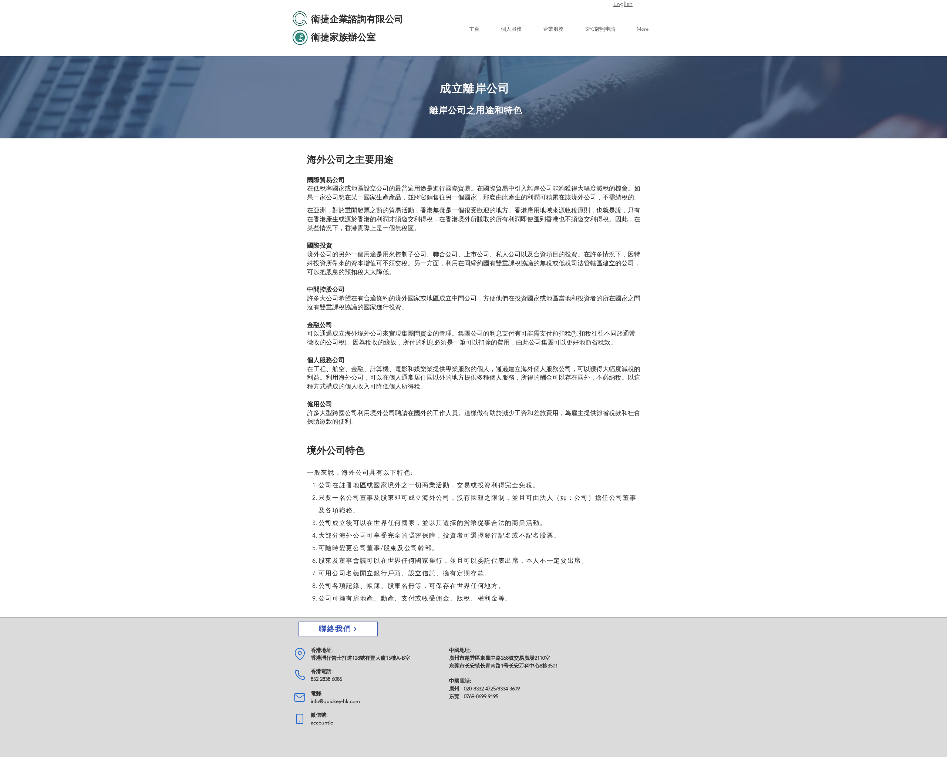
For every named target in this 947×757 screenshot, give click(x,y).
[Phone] (299, 675)
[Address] (299, 654)
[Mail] (299, 697)
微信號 (318, 714)
